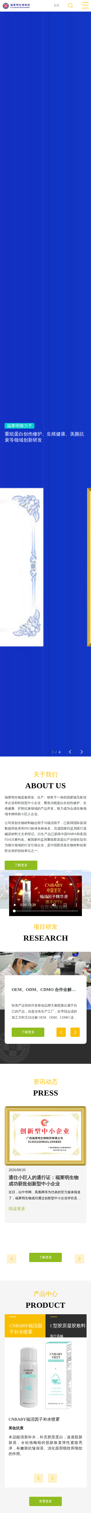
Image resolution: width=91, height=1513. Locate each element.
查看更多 (45, 1501)
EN (56, 5)
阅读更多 (17, 1208)
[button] (70, 751)
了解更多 (21, 865)
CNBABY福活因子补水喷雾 (34, 1419)
